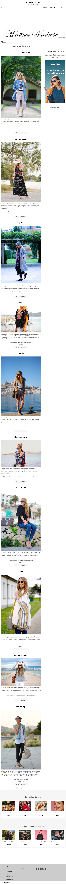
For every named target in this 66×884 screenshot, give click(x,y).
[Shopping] (8, 839)
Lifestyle (18, 7)
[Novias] (8, 810)
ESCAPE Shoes (20, 655)
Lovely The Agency (29, 7)
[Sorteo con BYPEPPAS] (21, 87)
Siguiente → (22, 788)
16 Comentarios (21, 781)
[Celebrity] (25, 839)
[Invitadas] (57, 839)
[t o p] (21, 319)
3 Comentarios (20, 344)
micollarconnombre (14, 342)
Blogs (2, 7)
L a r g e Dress (21, 139)
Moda (6, 7)
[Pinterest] (58, 7)
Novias (13, 7)
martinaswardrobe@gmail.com (55, 51)
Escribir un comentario (20, 130)
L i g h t (20, 353)
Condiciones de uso (9, 876)
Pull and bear (29, 211)
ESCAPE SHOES (17, 695)
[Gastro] (41, 810)
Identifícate (45, 7)
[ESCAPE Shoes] (21, 672)
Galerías (22, 7)
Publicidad (9, 870)
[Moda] (25, 810)
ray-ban (37, 476)
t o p (21, 303)
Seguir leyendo (20, 132)
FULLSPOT (10, 644)
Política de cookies (9, 879)
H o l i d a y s (20, 488)
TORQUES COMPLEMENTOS (28, 644)
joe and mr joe (11, 211)
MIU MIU (23, 211)
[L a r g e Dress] (21, 172)
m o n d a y (20, 707)
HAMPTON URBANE (13, 644)
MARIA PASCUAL (19, 211)
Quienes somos (9, 868)
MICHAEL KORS (24, 695)
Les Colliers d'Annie (18, 476)
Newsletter (51, 7)
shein (32, 211)
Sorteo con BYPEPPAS (20, 53)
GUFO (21, 695)
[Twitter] (56, 7)
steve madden (23, 779)
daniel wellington (9, 476)
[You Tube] (62, 7)
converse (7, 695)
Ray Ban (24, 291)
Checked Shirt (20, 437)
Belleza (9, 7)
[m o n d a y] (21, 739)
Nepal (20, 572)
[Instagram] (60, 7)
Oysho (26, 211)
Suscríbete (41, 876)
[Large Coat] (21, 254)
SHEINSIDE (32, 695)
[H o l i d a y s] (21, 521)
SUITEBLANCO (27, 342)
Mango (15, 211)
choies (5, 476)
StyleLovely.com (33, 2)
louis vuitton (17, 560)
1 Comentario (20, 213)
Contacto (9, 872)
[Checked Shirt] (21, 453)
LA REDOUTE (13, 476)
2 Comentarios (20, 478)
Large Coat (20, 223)
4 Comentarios (20, 428)
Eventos (36, 7)
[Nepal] (21, 604)
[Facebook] (54, 7)
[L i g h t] (21, 386)
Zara (29, 291)
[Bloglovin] (57, 57)
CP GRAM (14, 291)
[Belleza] (57, 810)
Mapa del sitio (9, 871)
